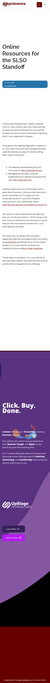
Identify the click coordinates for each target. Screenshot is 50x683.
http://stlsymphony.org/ (31, 170)
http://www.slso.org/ (22, 180)
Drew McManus (11, 86)
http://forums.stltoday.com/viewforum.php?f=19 (24, 204)
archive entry (11, 242)
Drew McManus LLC (25, 680)
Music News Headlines (32, 248)
